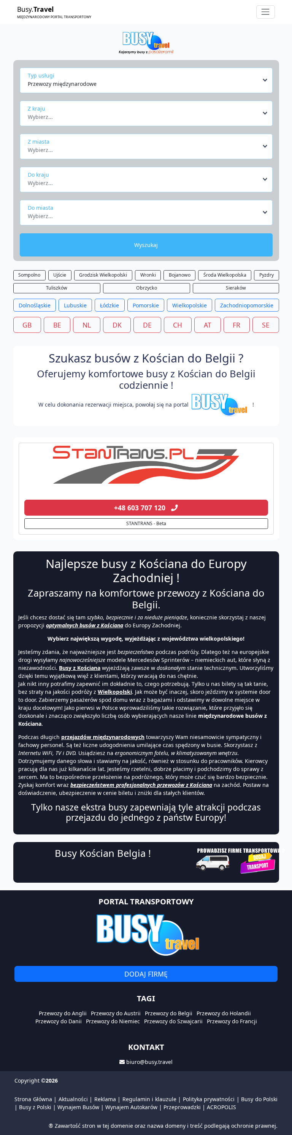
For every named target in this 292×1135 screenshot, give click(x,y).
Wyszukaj (146, 245)
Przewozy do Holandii (224, 1013)
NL (87, 324)
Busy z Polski (35, 1107)
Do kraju (38, 174)
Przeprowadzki (182, 1107)
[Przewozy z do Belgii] (146, 464)
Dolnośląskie (35, 305)
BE (57, 324)
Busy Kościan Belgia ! (103, 853)
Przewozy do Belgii (168, 1013)
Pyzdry (266, 275)
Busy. (54, 12)
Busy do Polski (259, 1099)
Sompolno (29, 275)
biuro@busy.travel (149, 1061)
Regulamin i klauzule (149, 1099)
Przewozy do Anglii (63, 1013)
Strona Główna (33, 1099)
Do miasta (40, 207)
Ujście (59, 275)
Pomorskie (146, 305)
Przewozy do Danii (58, 1021)
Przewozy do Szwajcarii (173, 1021)
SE (266, 324)
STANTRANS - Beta (146, 523)
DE (147, 324)
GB (27, 324)
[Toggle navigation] (265, 12)
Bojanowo (179, 275)
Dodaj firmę (146, 973)
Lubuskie (75, 305)
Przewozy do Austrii (116, 1013)
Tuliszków (56, 288)
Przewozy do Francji (232, 1021)
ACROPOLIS (221, 1107)
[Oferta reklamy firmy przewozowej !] (241, 860)
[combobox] (148, 80)
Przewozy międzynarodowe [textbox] (62, 83)
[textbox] (144, 115)
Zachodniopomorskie (246, 305)
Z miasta (38, 141)
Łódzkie (109, 305)
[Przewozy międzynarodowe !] (220, 404)
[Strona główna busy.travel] (145, 42)
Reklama (105, 1099)
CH (177, 324)
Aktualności (73, 1099)
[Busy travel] (146, 934)
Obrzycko (146, 288)
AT (207, 324)
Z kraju (36, 108)
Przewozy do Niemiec (113, 1021)
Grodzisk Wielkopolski (103, 275)
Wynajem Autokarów (131, 1107)
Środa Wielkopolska (224, 275)
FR (236, 324)
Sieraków (236, 288)
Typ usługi (41, 75)
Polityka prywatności (209, 1099)
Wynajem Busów (78, 1107)
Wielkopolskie (189, 305)
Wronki (148, 275)
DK (117, 324)
